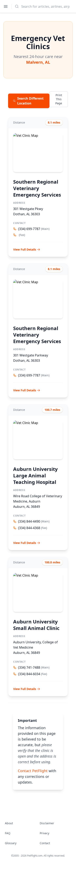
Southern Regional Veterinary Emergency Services (37, 188)
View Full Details (24, 249)
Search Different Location (30, 100)
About (9, 823)
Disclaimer (47, 823)
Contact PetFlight (33, 770)
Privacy (44, 833)
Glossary (10, 843)
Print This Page (58, 99)
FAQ (7, 833)
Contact (45, 843)
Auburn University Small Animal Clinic (36, 624)
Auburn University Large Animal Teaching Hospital (35, 475)
